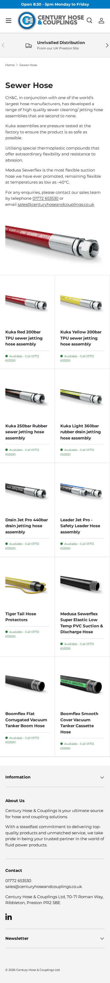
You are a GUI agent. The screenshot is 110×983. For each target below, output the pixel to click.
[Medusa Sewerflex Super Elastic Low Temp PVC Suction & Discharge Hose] (82, 584)
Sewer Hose (28, 65)
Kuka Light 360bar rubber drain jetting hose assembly (80, 431)
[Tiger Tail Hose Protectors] (27, 584)
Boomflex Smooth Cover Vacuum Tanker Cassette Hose (79, 722)
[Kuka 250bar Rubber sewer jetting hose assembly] (27, 396)
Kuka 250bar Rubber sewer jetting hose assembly (26, 431)
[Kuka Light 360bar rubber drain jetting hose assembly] (82, 396)
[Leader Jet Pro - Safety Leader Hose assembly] (82, 490)
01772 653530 (45, 198)
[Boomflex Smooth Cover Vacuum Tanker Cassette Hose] (82, 684)
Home (10, 65)
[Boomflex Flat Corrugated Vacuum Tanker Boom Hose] (27, 684)
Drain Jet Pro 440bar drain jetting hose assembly (26, 525)
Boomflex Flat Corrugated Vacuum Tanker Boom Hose (26, 719)
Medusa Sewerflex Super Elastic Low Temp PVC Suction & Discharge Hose (81, 623)
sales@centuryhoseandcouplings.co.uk (56, 204)
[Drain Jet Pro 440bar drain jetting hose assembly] (27, 490)
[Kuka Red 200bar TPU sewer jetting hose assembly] (27, 303)
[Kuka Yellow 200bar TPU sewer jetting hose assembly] (82, 303)
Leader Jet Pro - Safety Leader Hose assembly (80, 525)
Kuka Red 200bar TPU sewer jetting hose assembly (24, 338)
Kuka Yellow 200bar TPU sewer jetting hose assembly (80, 338)
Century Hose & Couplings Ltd (38, 970)
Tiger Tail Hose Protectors (20, 616)
